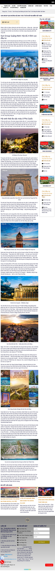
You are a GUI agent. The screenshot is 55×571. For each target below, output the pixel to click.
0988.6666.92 (8, 554)
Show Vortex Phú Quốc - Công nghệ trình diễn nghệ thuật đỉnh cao (46, 500)
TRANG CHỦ (7, 6)
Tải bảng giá (49, 565)
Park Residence (47, 151)
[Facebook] (53, 2)
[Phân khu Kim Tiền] (47, 108)
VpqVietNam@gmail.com (10, 559)
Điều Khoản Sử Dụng (6, 562)
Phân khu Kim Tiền (47, 114)
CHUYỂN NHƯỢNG (21, 6)
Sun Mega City (47, 186)
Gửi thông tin (41, 542)
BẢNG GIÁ (30, 6)
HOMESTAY (23, 7)
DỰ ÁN (13, 6)
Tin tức (10, 11)
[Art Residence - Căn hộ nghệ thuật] (47, 72)
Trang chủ (4, 11)
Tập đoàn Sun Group (47, 38)
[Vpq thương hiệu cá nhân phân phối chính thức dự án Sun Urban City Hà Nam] (27, 520)
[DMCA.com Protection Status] (27, 569)
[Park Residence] (47, 145)
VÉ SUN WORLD (14, 7)
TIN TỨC (46, 6)
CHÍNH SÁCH (38, 6)
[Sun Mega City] (47, 180)
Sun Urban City (47, 30)
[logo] (2, 6)
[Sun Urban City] (47, 24)
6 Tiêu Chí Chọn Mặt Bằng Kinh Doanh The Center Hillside (27, 501)
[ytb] (52, 2)
